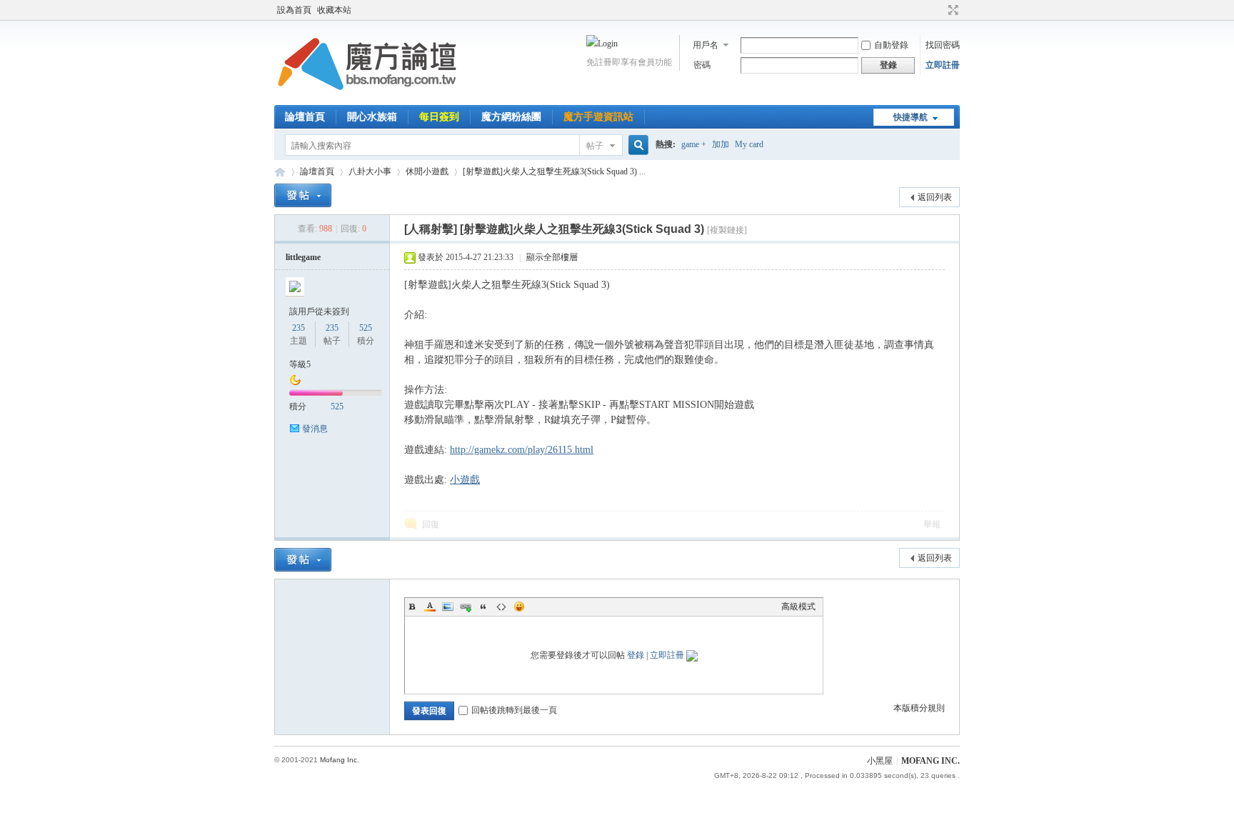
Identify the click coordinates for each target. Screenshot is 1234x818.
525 (365, 328)
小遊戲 (465, 479)
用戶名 (705, 45)
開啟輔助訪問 (939, 10)
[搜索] (636, 145)
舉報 (931, 524)
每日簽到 (439, 116)
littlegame (303, 257)
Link (465, 606)
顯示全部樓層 (552, 257)
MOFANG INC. (930, 761)
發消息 (315, 429)
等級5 (300, 364)
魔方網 (280, 171)
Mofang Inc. (339, 760)
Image (448, 606)
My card (749, 144)
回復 (430, 524)
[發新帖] (302, 195)
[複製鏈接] (727, 230)
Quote (483, 606)
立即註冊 (943, 65)
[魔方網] (367, 96)
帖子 (594, 146)
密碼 (702, 65)
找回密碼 (943, 45)
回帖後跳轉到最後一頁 (514, 710)
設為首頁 (294, 10)
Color (430, 606)
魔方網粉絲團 (511, 116)
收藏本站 (334, 10)
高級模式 (798, 607)
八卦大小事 (369, 171)
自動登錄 (891, 45)
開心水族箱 (372, 116)
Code (501, 606)
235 (298, 328)
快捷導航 (910, 117)
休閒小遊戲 (427, 171)
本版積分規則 (919, 708)
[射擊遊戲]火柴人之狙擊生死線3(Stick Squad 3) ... (554, 171)
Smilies (519, 606)
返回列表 (935, 197)
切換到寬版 (951, 10)
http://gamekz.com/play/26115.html (521, 449)
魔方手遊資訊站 (598, 116)
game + (693, 144)
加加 (720, 144)
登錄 (635, 655)
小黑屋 (880, 761)
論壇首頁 (305, 116)
